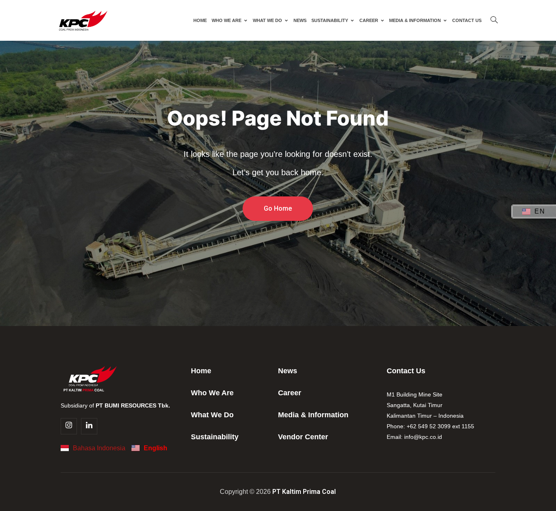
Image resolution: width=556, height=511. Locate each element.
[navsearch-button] (494, 20)
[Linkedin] (89, 426)
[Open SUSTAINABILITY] (352, 20)
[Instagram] (69, 426)
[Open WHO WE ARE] (245, 20)
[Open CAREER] (382, 20)
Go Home (278, 208)
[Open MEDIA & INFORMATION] (445, 20)
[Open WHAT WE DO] (286, 20)
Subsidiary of (115, 405)
